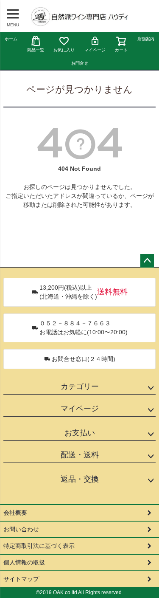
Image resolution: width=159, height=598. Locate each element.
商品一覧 (35, 50)
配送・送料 (80, 455)
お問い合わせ (21, 529)
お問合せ (79, 63)
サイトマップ (21, 578)
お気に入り (64, 50)
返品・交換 (80, 479)
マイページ (95, 50)
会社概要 (15, 512)
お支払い (79, 433)
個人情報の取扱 (24, 562)
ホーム (11, 39)
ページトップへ (147, 261)
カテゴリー (80, 386)
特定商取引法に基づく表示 (39, 545)
